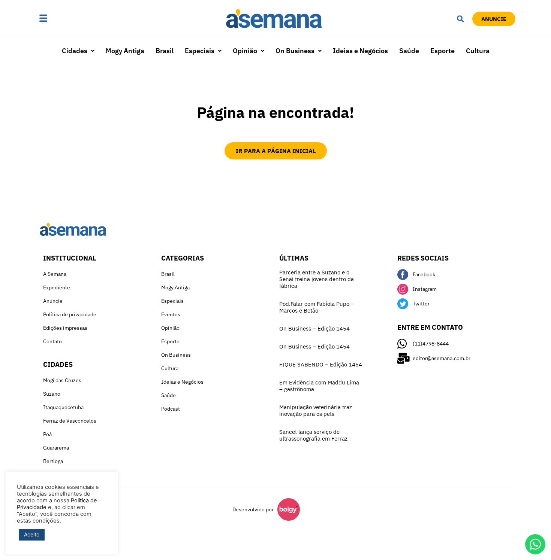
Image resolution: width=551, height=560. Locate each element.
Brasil (165, 50)
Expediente (56, 287)
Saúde (409, 50)
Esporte (442, 50)
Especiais (199, 50)
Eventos (170, 314)
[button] (67, 19)
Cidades (74, 50)
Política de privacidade (69, 314)
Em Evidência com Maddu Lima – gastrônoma (319, 386)
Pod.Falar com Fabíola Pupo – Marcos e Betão (316, 307)
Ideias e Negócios (360, 50)
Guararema (56, 447)
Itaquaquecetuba (63, 407)
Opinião (245, 50)
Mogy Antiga (125, 50)
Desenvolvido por (253, 509)
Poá (47, 434)
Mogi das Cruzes (62, 380)
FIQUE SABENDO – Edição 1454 (320, 364)
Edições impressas (65, 328)
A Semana (54, 274)
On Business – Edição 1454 (314, 328)
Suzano (51, 393)
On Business (295, 50)
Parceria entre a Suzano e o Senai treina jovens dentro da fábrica (316, 279)
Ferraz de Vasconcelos (69, 420)
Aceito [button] (31, 534)
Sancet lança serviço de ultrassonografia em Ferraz (313, 435)
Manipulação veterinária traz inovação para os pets (315, 410)
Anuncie (53, 301)
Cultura (478, 50)
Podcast (170, 408)
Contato (52, 341)
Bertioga (53, 461)
